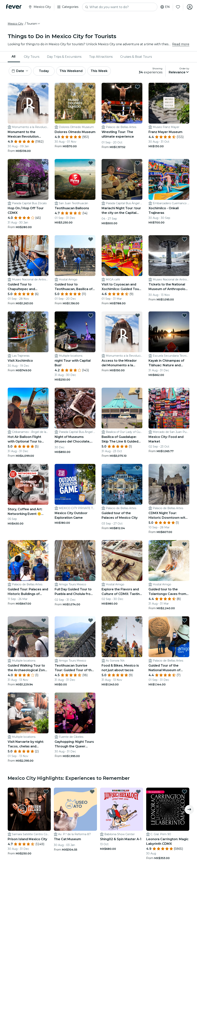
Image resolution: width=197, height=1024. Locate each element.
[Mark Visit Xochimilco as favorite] (43, 315)
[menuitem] (14, 56)
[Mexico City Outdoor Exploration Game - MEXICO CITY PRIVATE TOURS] (75, 484)
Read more (180, 44)
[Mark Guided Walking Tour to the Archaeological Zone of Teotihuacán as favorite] (43, 620)
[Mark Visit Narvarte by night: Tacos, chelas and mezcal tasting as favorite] (43, 696)
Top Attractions (101, 57)
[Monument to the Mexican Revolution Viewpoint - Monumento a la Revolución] (28, 103)
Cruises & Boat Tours (136, 57)
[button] (34, 24)
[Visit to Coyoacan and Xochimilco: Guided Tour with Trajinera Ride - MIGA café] (122, 255)
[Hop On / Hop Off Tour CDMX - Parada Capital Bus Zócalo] (28, 179)
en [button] (167, 7)
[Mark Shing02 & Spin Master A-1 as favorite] (138, 791)
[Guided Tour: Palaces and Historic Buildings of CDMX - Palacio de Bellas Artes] (28, 560)
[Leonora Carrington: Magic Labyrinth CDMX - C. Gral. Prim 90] (167, 809)
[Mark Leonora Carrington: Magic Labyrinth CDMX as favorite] (184, 791)
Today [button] (44, 71)
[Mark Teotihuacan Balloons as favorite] (90, 163)
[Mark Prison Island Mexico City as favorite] (45, 791)
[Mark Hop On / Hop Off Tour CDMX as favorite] (43, 163)
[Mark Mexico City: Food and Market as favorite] (184, 391)
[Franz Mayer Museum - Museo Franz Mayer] (169, 103)
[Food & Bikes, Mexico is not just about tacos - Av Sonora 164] (122, 636)
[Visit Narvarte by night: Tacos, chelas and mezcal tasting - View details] (28, 713)
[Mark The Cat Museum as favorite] (92, 791)
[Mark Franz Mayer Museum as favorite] (184, 86)
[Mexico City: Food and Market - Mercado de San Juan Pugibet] (169, 408)
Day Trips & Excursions (64, 57)
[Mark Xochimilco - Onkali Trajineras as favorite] (184, 163)
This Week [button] (99, 71)
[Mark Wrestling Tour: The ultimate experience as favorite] (137, 86)
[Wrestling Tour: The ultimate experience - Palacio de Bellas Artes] (122, 103)
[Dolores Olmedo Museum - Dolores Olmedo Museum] (75, 103)
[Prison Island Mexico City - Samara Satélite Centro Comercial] (29, 809)
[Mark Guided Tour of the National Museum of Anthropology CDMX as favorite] (184, 620)
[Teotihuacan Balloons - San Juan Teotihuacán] (75, 179)
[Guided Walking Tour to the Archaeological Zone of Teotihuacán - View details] (28, 636)
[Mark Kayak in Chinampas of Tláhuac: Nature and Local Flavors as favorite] (184, 315)
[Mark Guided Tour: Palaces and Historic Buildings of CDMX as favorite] (43, 544)
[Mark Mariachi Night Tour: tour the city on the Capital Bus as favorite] (137, 163)
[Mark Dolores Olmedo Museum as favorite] (90, 86)
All (13, 56)
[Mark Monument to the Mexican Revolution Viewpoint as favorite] (43, 86)
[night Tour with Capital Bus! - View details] (75, 331)
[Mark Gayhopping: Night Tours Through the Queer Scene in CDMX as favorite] (90, 696)
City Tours (31, 57)
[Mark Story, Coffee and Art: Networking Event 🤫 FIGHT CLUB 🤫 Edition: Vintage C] (43, 467)
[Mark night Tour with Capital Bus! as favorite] (90, 315)
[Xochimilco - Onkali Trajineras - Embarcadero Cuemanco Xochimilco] (169, 179)
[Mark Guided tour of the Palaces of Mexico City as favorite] (137, 467)
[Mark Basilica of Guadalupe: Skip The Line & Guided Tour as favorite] (137, 391)
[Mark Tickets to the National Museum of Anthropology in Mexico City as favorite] (184, 239)
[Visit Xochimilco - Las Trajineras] (28, 331)
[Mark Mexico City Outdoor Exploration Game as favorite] (90, 467)
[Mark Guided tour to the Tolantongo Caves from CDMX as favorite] (184, 544)
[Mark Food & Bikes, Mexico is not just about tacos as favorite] (137, 620)
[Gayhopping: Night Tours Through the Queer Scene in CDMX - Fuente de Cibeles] (75, 713)
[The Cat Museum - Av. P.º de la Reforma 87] (75, 809)
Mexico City (15, 23)
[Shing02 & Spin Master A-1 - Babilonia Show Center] (121, 809)
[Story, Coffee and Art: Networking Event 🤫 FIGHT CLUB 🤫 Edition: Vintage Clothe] (28, 484)
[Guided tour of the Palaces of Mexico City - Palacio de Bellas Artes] (122, 484)
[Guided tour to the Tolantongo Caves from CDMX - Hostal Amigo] (169, 560)
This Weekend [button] (71, 71)
